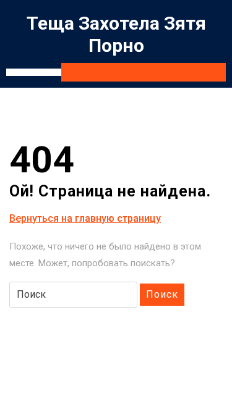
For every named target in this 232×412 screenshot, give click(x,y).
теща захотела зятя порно (116, 34)
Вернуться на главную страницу (85, 219)
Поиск (162, 294)
